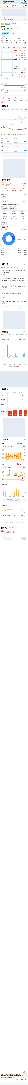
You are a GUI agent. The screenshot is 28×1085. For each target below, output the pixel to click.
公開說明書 (4, 208)
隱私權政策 (11, 1077)
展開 (25, 44)
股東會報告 (12, 208)
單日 (20, 339)
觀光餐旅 (8, 23)
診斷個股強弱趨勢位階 (8, 19)
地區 (2, 229)
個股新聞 (3, 267)
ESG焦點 (24, 19)
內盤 (18, 76)
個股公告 (9, 267)
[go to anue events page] (21, 6)
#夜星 (3, 196)
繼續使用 (24, 1075)
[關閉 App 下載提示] (1, 2)
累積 (24, 339)
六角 (11, 17)
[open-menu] (1, 5)
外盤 (26, 76)
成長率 (20, 443)
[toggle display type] (25, 443)
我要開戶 (14, 23)
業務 (6, 229)
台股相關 (15, 267)
